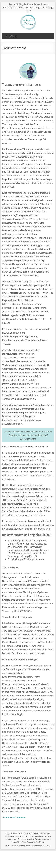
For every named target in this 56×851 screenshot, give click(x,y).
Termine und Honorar (13, 817)
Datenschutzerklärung (41, 845)
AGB (7, 845)
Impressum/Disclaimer (21, 845)
